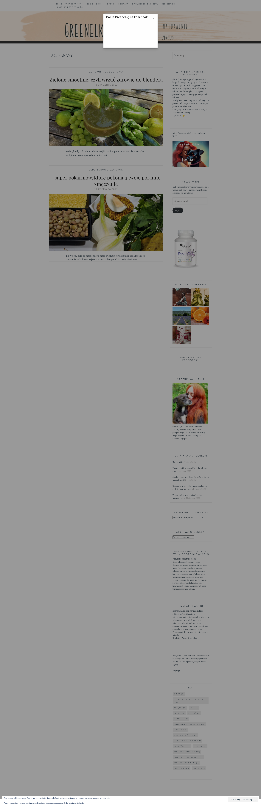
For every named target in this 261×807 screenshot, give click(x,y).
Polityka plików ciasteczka (74, 803)
